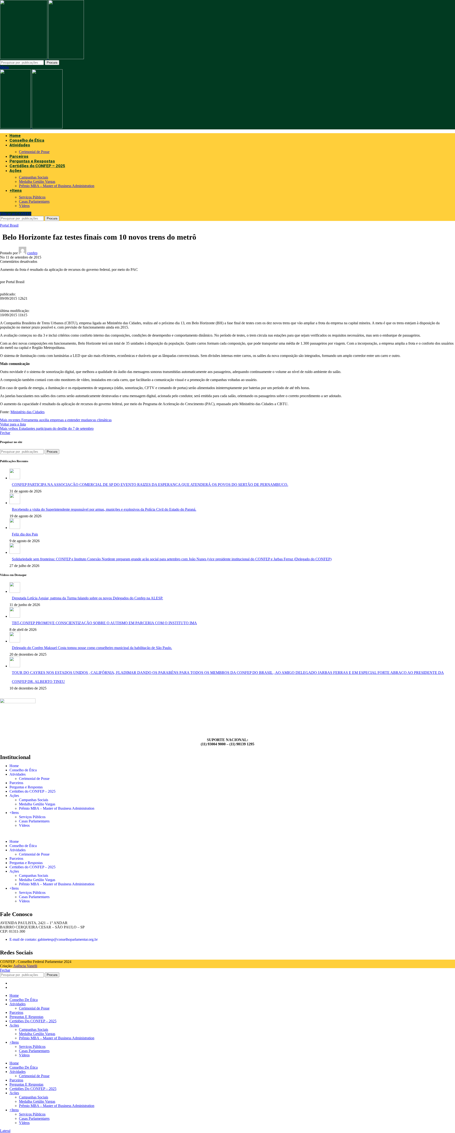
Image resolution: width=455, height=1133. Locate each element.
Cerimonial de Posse (34, 152)
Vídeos (24, 206)
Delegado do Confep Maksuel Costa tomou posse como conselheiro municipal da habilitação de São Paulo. (92, 648)
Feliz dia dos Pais (25, 534)
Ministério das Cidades (27, 412)
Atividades (17, 774)
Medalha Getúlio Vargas (37, 182)
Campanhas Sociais (33, 177)
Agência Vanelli (25, 966)
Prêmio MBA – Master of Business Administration (56, 186)
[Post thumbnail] (14, 478)
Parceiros (16, 783)
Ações (14, 796)
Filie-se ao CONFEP (15, 214)
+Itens (14, 813)
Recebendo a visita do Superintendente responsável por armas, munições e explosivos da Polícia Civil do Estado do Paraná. (104, 509)
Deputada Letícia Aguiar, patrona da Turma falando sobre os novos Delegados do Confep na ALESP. (87, 598)
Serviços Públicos (32, 197)
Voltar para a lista (13, 424)
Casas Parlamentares (34, 201)
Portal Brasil (9, 225)
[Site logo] (24, 58)
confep (32, 253)
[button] (227, 833)
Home (14, 766)
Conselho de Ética (23, 770)
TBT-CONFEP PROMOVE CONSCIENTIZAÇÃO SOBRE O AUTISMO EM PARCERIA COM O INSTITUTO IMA (104, 623)
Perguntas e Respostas (26, 787)
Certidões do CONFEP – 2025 (32, 791)
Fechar (5, 433)
